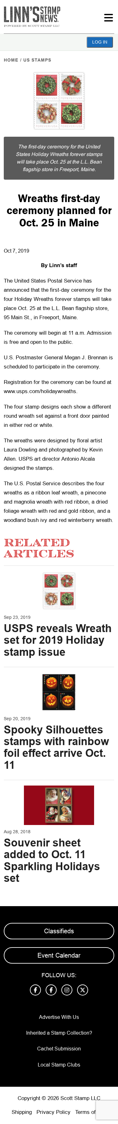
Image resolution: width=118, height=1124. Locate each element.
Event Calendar (59, 955)
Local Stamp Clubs (59, 1064)
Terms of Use (91, 1112)
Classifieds (59, 931)
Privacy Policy (53, 1112)
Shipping (22, 1112)
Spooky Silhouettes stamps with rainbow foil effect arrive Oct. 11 (56, 747)
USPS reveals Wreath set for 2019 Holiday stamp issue (58, 640)
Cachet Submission (59, 1048)
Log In (99, 42)
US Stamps (37, 60)
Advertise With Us (59, 1017)
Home (11, 60)
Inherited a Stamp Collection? (59, 1033)
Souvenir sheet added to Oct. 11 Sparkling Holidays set (52, 860)
